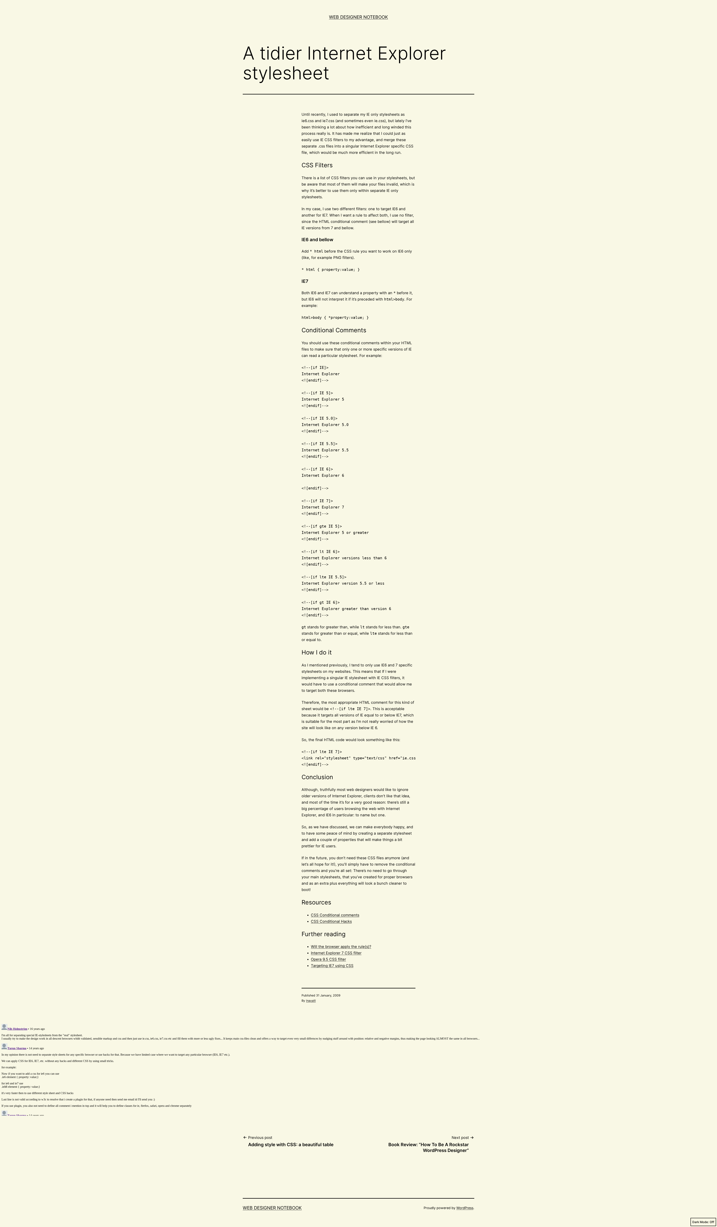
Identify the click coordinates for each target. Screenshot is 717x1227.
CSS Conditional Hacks (331, 921)
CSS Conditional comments (335, 915)
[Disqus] (358, 1069)
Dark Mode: (700, 1222)
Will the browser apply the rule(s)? (341, 946)
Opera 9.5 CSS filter (328, 959)
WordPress (464, 1208)
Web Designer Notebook (358, 17)
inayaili (311, 1000)
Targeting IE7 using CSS (332, 965)
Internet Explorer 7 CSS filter (336, 953)
